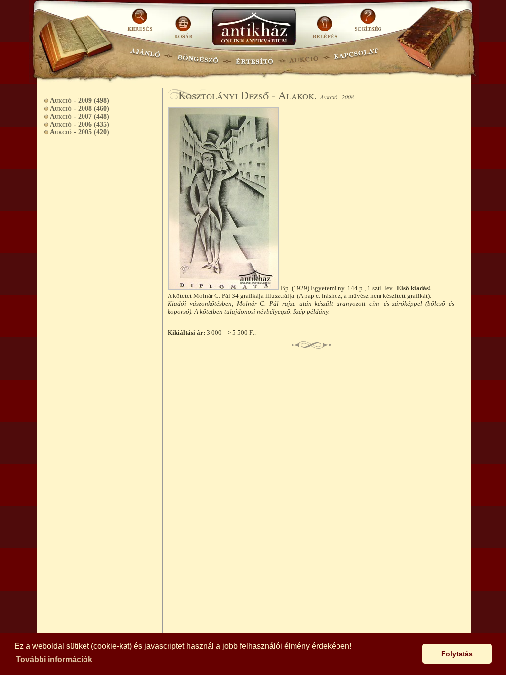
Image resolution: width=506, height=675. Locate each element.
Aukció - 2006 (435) (79, 124)
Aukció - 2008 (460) (79, 108)
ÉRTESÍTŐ (254, 57)
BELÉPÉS (325, 23)
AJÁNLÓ (145, 57)
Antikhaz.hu (254, 27)
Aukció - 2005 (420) (79, 132)
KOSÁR (183, 23)
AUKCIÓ (303, 57)
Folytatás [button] (457, 654)
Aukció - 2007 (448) (79, 116)
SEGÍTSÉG (368, 23)
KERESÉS (141, 23)
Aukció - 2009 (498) (79, 100)
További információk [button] (54, 659)
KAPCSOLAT (356, 57)
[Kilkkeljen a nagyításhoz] (224, 288)
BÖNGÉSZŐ (198, 57)
